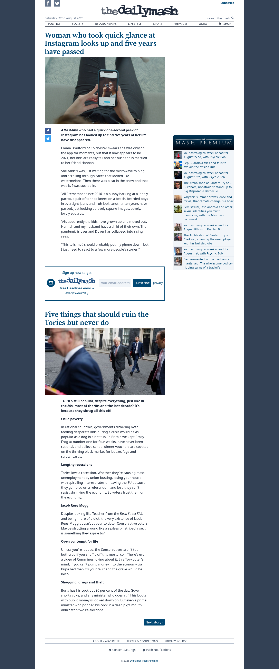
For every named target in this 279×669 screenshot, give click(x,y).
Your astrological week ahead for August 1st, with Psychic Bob (206, 251)
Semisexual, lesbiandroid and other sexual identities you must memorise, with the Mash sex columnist (208, 213)
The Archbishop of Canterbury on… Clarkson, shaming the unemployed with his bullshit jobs (208, 239)
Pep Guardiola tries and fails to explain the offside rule (205, 165)
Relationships (106, 24)
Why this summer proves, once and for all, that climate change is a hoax (208, 199)
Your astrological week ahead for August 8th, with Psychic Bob (206, 227)
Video (203, 24)
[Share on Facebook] (48, 131)
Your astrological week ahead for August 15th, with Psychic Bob (206, 175)
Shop (227, 24)
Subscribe (142, 283)
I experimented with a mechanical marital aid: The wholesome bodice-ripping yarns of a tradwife (208, 263)
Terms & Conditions (142, 641)
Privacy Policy (175, 641)
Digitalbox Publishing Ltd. (144, 660)
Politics (54, 24)
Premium (180, 24)
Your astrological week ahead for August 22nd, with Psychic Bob (206, 155)
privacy (158, 283)
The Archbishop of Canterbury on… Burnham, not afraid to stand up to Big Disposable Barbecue (208, 187)
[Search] (232, 18)
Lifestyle (135, 24)
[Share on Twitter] (48, 138)
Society (78, 24)
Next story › (154, 622)
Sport (157, 24)
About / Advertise (106, 641)
